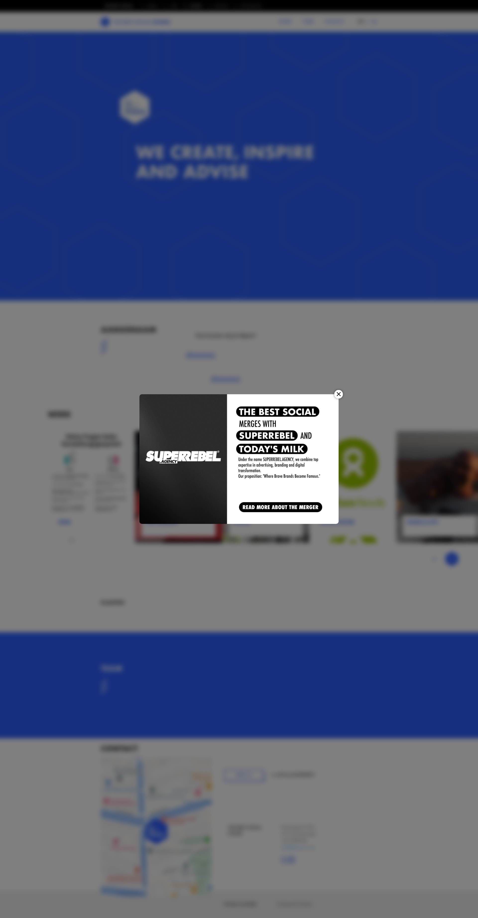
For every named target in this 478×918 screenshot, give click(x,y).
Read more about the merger (281, 507)
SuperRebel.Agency (183, 459)
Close (338, 394)
